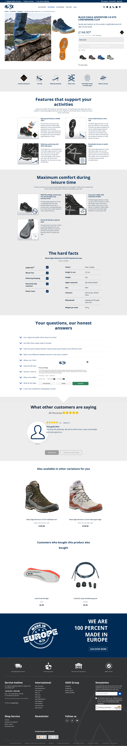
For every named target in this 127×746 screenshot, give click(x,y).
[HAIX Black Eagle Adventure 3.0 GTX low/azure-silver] (101, 57)
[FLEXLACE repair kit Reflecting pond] (85, 575)
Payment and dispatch (11, 722)
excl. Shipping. (97, 35)
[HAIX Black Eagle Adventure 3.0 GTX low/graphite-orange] (92, 57)
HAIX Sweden (39, 703)
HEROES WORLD (70, 692)
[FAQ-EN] (116, 7)
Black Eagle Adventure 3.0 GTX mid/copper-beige (85, 519)
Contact (7, 720)
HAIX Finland (38, 708)
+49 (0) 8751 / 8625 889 (12, 691)
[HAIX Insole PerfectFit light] (41, 575)
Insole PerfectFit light (42, 598)
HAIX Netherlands (40, 699)
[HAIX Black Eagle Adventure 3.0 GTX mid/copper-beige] (85, 496)
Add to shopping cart (100, 46)
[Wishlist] (107, 7)
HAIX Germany (39, 686)
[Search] (104, 7)
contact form (14, 703)
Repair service (9, 724)
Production (68, 688)
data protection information (114, 700)
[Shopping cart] (120, 7)
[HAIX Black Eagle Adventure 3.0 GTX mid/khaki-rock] (41, 496)
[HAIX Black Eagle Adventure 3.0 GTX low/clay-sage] (110, 57)
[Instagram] (67, 720)
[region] (27, 37)
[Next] (50, 37)
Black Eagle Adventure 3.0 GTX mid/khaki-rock (42, 519)
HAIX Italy (37, 697)
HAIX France (38, 690)
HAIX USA (37, 695)
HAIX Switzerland (40, 688)
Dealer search (69, 690)
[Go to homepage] (9, 7)
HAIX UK (37, 692)
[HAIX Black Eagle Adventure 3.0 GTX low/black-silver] (83, 57)
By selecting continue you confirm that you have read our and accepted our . (110, 700)
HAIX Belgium (39, 701)
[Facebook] (72, 720)
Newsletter (42, 716)
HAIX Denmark (39, 705)
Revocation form (9, 726)
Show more (52, 452)
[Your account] (110, 7)
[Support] (113, 7)
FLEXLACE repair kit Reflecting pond (85, 598)
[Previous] (6, 37)
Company (68, 686)
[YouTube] (77, 720)
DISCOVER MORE (98, 649)
